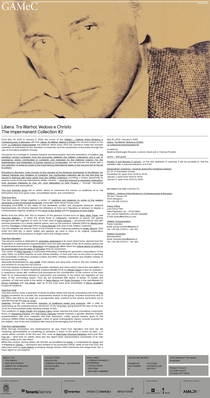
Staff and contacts (14, 363)
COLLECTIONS (52, 358)
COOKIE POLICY (178, 371)
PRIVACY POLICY (178, 368)
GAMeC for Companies (16, 366)
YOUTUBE (152, 363)
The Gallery (11, 360)
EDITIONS (50, 369)
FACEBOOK (134, 363)
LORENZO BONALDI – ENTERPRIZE (62, 363)
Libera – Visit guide (116, 157)
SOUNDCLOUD (154, 366)
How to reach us (13, 369)
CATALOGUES (52, 366)
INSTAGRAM (134, 366)
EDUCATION (51, 361)
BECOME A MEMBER (98, 371)
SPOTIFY (151, 369)
